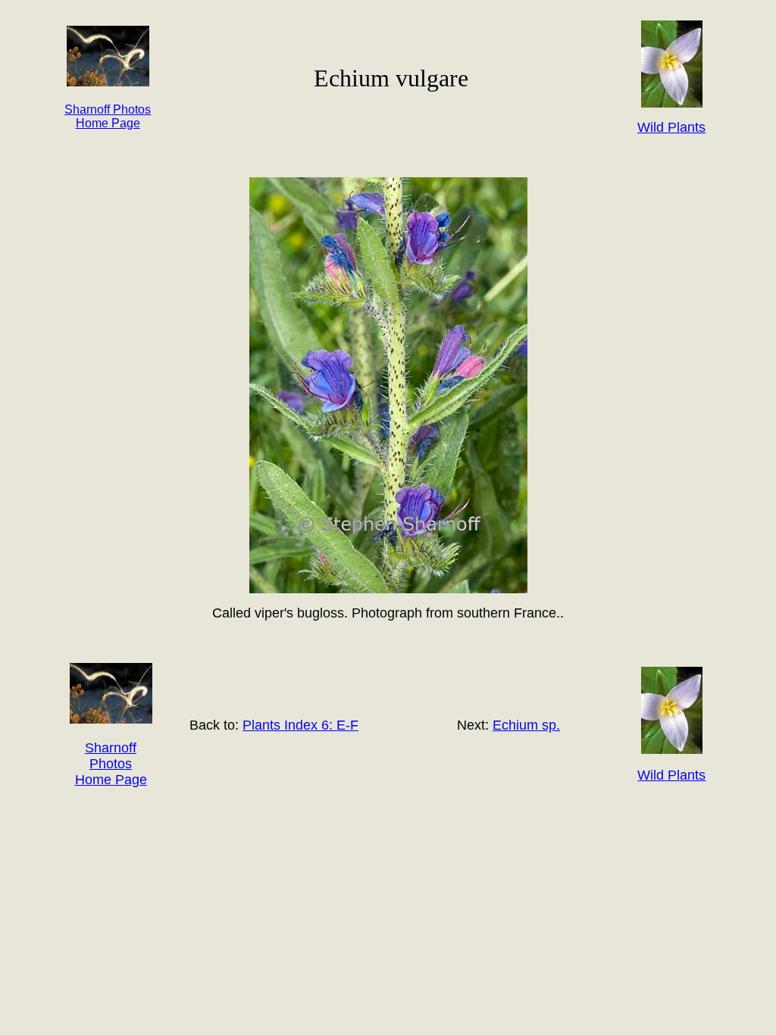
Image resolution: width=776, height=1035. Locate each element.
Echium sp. (526, 725)
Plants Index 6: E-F (300, 725)
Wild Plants (671, 775)
